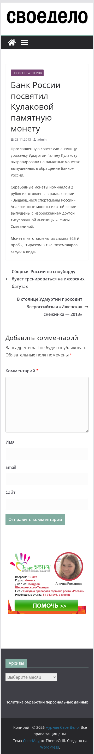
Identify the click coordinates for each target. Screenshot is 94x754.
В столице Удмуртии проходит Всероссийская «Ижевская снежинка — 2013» (49, 306)
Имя (10, 442)
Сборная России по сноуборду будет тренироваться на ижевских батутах (48, 279)
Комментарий (22, 371)
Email (10, 467)
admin (41, 139)
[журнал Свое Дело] (11, 42)
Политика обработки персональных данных (46, 702)
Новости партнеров (27, 73)
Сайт (10, 492)
